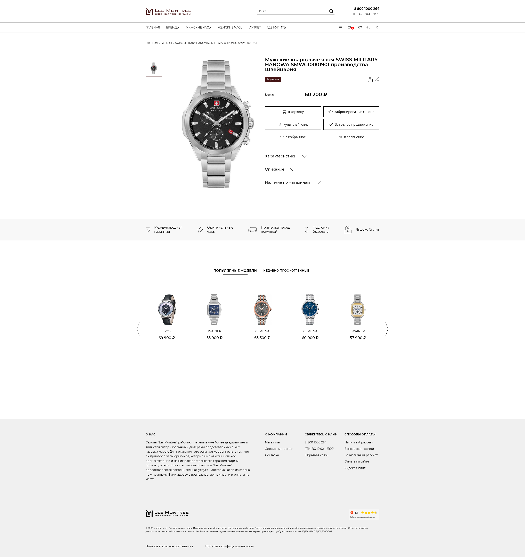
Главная (153, 27)
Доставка (272, 455)
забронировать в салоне (354, 111)
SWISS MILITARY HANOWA (192, 42)
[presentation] (138, 329)
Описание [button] (275, 169)
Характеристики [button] (281, 156)
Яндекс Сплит (355, 468)
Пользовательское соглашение (169, 546)
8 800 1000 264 (366, 9)
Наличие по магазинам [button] (288, 182)
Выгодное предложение (354, 124)
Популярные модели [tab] (235, 271)
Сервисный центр (279, 449)
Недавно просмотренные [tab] (286, 270)
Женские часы (230, 27)
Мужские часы (199, 27)
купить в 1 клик (296, 124)
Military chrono (223, 42)
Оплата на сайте (357, 461)
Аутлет (255, 27)
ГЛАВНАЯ (152, 42)
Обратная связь (316, 455)
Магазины (272, 442)
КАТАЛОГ (167, 42)
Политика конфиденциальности (229, 546)
